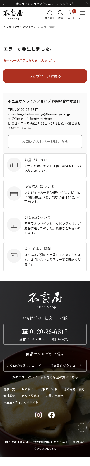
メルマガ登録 (30, 396)
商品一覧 (9, 389)
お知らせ (27, 389)
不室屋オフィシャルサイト (20, 402)
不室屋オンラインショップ (19, 26)
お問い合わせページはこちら (45, 141)
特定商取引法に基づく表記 (50, 442)
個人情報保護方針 (16, 442)
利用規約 (79, 442)
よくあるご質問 (74, 389)
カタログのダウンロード (24, 365)
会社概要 (9, 396)
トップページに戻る (45, 76)
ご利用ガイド (48, 389)
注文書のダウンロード (66, 365)
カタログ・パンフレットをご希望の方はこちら (45, 377)
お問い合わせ (54, 396)
